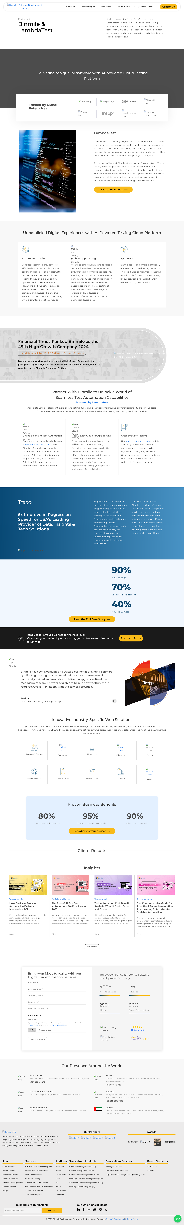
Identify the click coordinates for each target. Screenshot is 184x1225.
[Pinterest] (100, 1209)
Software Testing (32, 1178)
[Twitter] (106, 1209)
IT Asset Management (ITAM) (81, 1170)
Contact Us (168, 6)
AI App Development (34, 1191)
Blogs (5, 1191)
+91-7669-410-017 (37, 1082)
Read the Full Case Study (92, 619)
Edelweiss (60, 1166)
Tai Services (61, 1191)
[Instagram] (89, 1209)
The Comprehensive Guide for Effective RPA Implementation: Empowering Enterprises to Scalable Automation (155, 908)
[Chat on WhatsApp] (177, 1218)
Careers (150, 1170)
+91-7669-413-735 (113, 1085)
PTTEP (58, 1178)
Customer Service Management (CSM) (86, 1183)
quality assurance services (139, 441)
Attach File (35, 1015)
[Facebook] (84, 1209)
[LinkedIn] (114, 701)
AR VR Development (34, 1195)
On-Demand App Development (39, 1187)
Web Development (33, 1174)
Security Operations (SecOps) (82, 1187)
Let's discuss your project (92, 831)
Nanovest (60, 1195)
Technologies (88, 7)
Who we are (124, 7)
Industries (106, 7)
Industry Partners (10, 1174)
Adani (58, 1170)
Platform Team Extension (117, 1170)
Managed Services (114, 1166)
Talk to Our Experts (113, 189)
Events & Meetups (10, 1178)
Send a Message (38, 1039)
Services (70, 7)
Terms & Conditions (59, 1025)
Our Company (9, 1166)
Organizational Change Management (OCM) (125, 1174)
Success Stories (145, 7)
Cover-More (61, 1174)
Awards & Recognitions (13, 1183)
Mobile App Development (36, 1170)
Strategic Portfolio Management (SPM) (86, 1178)
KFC (57, 1183)
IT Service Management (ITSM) (82, 1166)
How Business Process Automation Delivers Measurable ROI (22, 906)
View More (92, 947)
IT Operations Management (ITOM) (84, 1174)
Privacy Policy (33, 1025)
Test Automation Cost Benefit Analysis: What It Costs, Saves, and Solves (112, 906)
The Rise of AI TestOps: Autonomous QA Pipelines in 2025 (69, 906)
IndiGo (58, 1187)
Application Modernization (36, 1183)
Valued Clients (9, 1170)
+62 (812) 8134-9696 (114, 1101)
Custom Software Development (39, 1166)
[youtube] (94, 1209)
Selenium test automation (38, 444)
